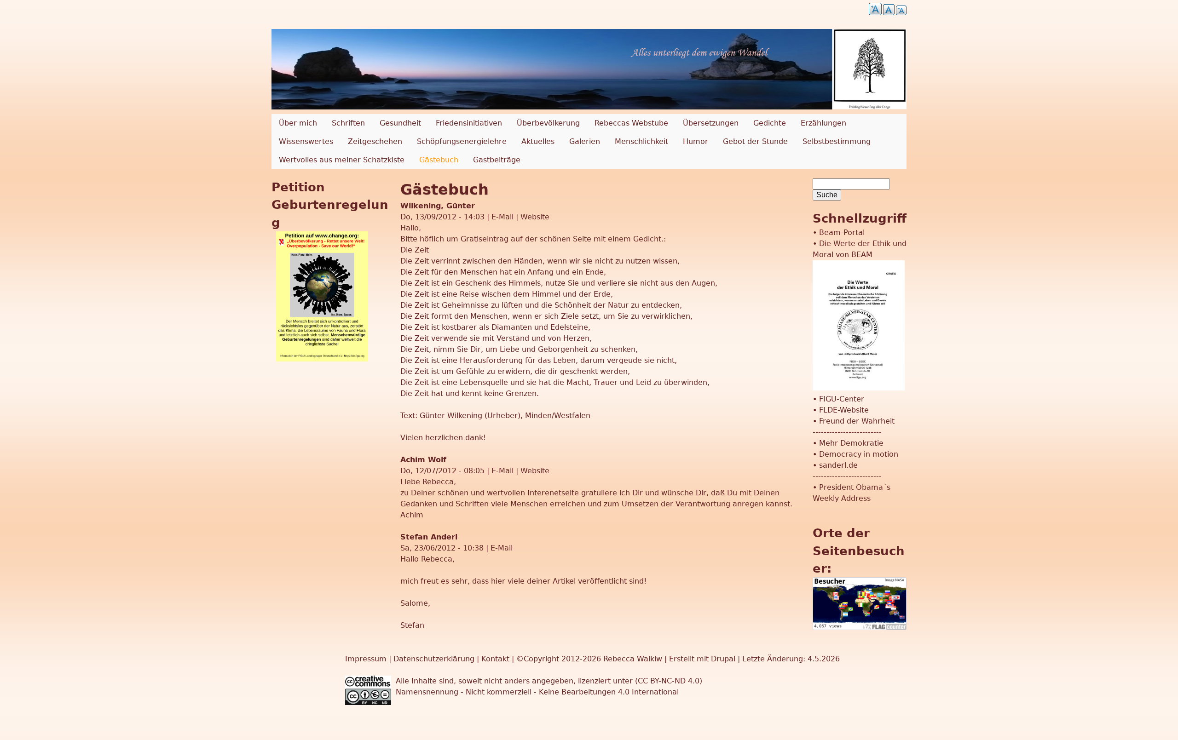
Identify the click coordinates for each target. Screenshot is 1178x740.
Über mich (298, 123)
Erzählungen (823, 123)
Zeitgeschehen (375, 141)
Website (534, 216)
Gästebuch (438, 159)
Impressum (367, 658)
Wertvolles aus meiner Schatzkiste (341, 159)
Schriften (348, 123)
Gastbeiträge (496, 159)
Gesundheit (400, 123)
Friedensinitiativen (469, 123)
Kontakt (496, 658)
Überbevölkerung (548, 123)
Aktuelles (537, 141)
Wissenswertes (306, 141)
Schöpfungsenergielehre (462, 141)
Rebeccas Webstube (631, 123)
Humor (695, 141)
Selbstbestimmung (837, 141)
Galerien (584, 141)
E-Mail (502, 216)
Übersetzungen (711, 123)
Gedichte (769, 123)
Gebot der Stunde (755, 141)
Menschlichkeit (641, 141)
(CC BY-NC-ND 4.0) (668, 681)
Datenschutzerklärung (433, 658)
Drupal (723, 658)
